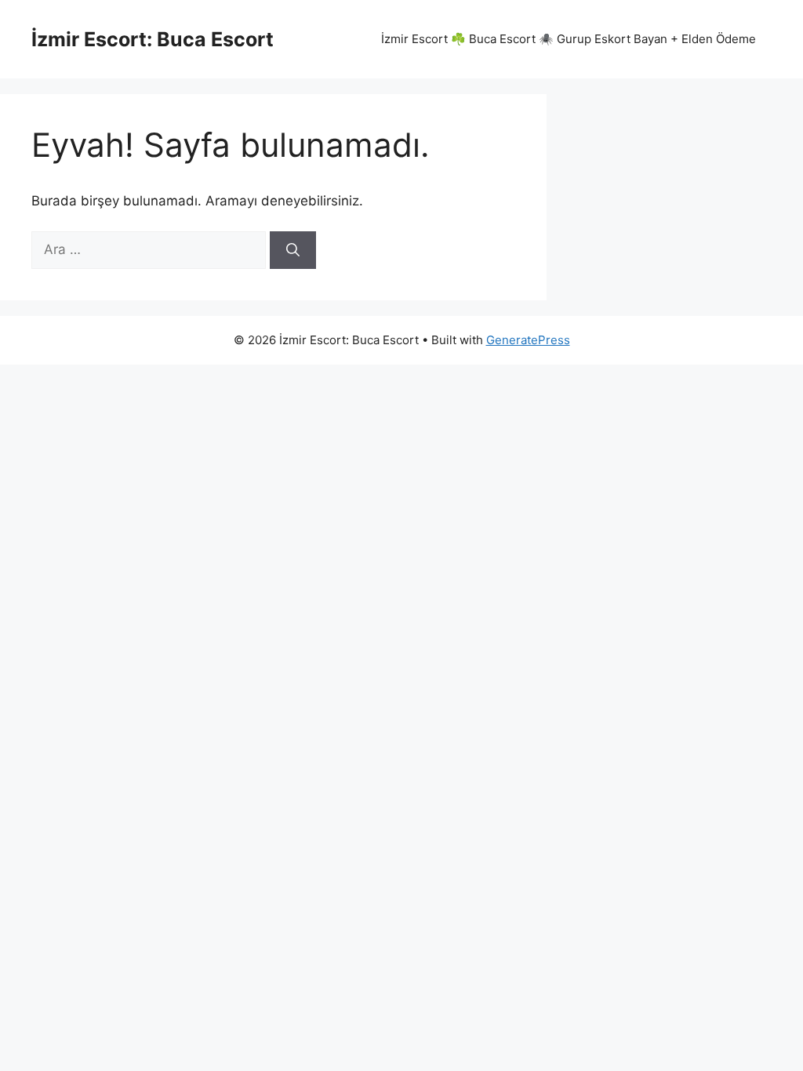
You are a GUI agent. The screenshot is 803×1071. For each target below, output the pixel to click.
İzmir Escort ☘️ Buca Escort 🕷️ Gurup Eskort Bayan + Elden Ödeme (568, 38)
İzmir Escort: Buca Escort (152, 39)
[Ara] (293, 250)
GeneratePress (528, 339)
